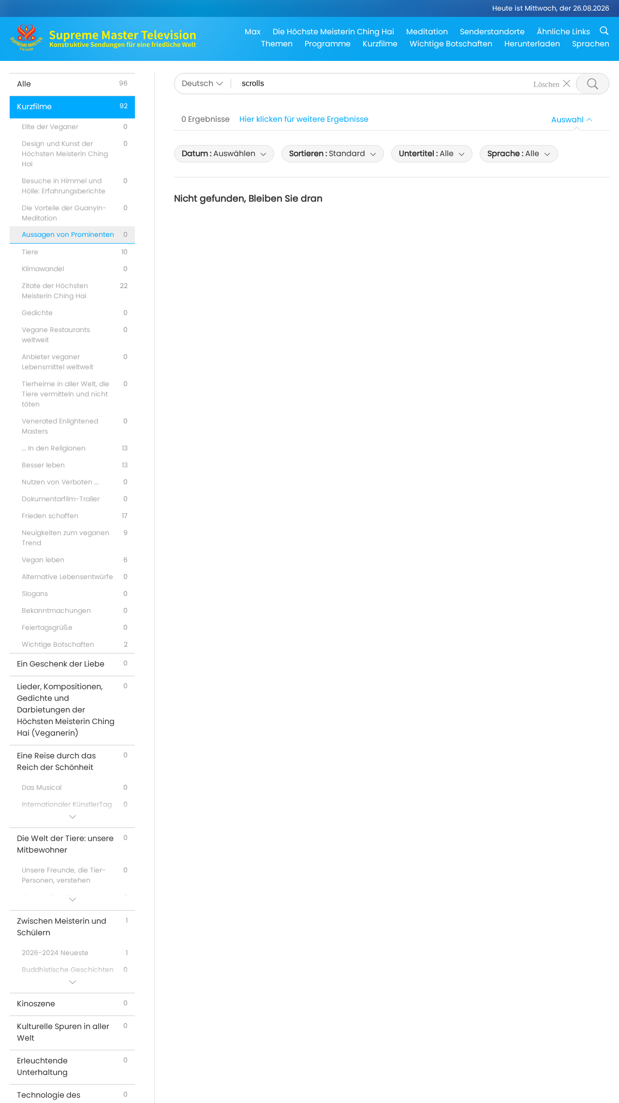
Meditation (427, 31)
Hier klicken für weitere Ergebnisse (303, 119)
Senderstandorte (492, 31)
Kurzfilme (380, 43)
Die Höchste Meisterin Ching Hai (333, 31)
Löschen (546, 83)
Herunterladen (532, 43)
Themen (277, 43)
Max (253, 31)
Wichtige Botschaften (451, 43)
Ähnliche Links (563, 31)
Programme (328, 43)
